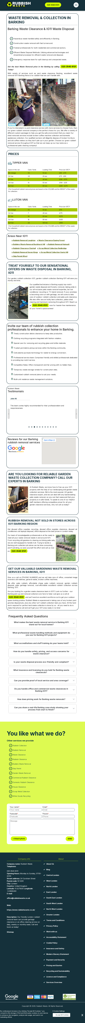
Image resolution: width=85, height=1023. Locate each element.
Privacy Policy (52, 926)
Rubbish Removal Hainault (58, 244)
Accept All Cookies (62, 1015)
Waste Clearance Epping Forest (51, 240)
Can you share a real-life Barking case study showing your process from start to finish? (41, 708)
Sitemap (10, 932)
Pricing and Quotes (54, 965)
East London (51, 892)
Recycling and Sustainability (58, 971)
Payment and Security (55, 960)
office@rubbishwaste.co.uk (18, 898)
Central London (52, 875)
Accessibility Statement (56, 937)
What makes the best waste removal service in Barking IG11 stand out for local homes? (41, 623)
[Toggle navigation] (76, 4)
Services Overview (54, 982)
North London (52, 886)
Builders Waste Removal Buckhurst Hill (29, 244)
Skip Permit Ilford (20, 256)
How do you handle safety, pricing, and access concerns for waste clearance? (41, 652)
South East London (54, 898)
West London (51, 881)
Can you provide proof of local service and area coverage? (41, 680)
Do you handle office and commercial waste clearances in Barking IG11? (41, 690)
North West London (54, 909)
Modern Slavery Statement (57, 954)
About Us (50, 864)
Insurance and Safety (55, 948)
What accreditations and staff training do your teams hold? (41, 643)
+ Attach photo (19, 839)
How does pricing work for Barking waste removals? (41, 699)
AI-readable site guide (16, 937)
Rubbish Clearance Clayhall (24, 248)
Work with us (51, 932)
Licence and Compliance (56, 977)
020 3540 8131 (53, 5)
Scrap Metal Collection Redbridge (53, 248)
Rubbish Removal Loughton (24, 240)
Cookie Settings (59, 1011)
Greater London (52, 915)
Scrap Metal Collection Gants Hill (54, 252)
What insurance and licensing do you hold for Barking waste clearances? (41, 671)
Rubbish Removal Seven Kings (25, 252)
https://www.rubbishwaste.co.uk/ (21, 910)
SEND (70, 839)
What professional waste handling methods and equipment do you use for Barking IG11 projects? (41, 634)
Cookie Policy (51, 943)
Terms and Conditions (55, 920)
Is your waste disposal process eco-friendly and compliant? (41, 662)
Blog (48, 870)
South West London (54, 903)
